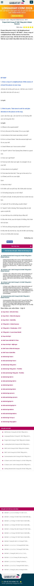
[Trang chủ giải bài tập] (17, 4)
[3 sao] (28, 27)
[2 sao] (26, 27)
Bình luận (9, 241)
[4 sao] (30, 27)
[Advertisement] (17, 59)
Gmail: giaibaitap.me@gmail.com (12, 583)
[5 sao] (32, 27)
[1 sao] (24, 27)
